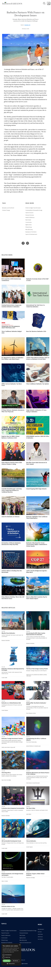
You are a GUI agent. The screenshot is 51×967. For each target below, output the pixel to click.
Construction (29, 222)
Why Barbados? (41, 929)
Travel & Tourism (29, 212)
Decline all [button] (15, 960)
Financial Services (30, 215)
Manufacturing (29, 229)
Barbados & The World (31, 232)
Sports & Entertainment (31, 234)
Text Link (3, 631)
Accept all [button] (6, 960)
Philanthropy (29, 227)
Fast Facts (40, 931)
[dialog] (11, 954)
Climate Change (6, 210)
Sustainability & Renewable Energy (34, 210)
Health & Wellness (30, 217)
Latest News (40, 934)
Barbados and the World (8, 208)
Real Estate (28, 220)
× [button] (19, 944)
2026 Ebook (40, 936)
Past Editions (40, 939)
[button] (48, 3)
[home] (11, 3)
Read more (12, 952)
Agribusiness (29, 224)
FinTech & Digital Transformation (33, 208)
